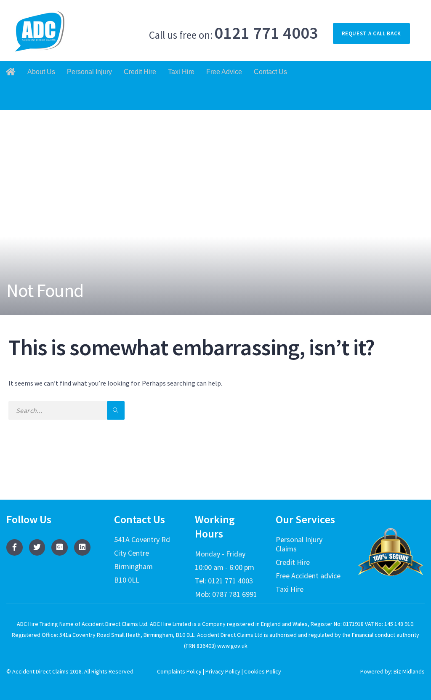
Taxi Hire (181, 71)
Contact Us (270, 71)
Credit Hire (140, 71)
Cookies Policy (262, 671)
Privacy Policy (222, 671)
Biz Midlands (409, 671)
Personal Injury (89, 71)
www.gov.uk (231, 645)
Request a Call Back (371, 33)
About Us (41, 71)
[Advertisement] (215, 173)
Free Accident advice (308, 575)
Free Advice (224, 71)
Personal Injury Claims (299, 544)
